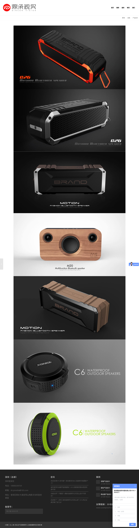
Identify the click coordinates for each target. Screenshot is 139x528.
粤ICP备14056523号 (12, 511)
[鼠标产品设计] (1, 264)
